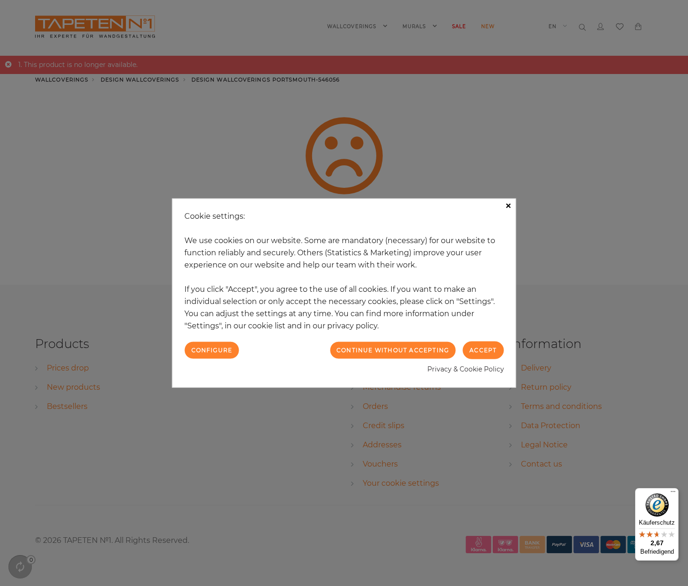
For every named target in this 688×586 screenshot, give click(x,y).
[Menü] (673, 493)
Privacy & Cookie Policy (465, 369)
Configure (212, 349)
